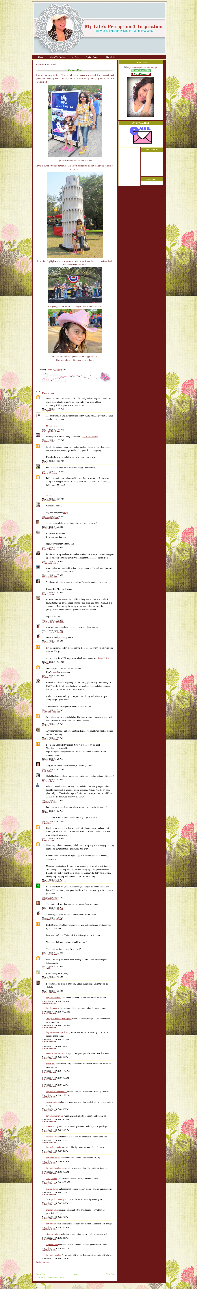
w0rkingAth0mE (49, 431)
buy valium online (53, 997)
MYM (48, 495)
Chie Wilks (47, 548)
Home (41, 57)
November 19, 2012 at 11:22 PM (56, 1095)
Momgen (46, 410)
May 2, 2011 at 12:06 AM (53, 471)
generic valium (52, 1101)
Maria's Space (48, 739)
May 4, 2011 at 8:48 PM (52, 918)
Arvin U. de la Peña (50, 621)
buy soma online (53, 1157)
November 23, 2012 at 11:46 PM (56, 1258)
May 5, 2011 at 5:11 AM (52, 966)
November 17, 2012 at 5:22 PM (55, 1056)
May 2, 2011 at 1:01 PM (52, 710)
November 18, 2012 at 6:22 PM (55, 1084)
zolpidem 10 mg (53, 1244)
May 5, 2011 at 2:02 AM (52, 952)
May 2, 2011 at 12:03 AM (53, 460)
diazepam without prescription (59, 1018)
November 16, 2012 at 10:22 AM (56, 1011)
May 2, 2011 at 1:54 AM (52, 547)
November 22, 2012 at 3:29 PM (55, 1192)
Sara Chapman (48, 898)
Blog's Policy (111, 57)
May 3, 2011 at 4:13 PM (52, 810)
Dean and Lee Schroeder (53, 881)
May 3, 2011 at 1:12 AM (52, 779)
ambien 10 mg (52, 1126)
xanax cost (50, 1063)
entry (65, 512)
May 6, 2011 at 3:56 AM (52, 977)
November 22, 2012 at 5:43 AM (55, 1171)
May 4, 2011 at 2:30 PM (52, 879)
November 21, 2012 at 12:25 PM (56, 1129)
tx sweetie (46, 642)
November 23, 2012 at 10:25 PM (56, 1248)
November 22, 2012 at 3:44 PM (55, 1203)
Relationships (48, 954)
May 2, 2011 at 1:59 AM (52, 561)
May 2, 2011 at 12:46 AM (53, 516)
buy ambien (51, 1223)
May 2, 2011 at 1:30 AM (52, 526)
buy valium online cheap (56, 1167)
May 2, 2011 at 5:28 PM (52, 758)
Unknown (46, 393)
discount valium (53, 1234)
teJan (44, 770)
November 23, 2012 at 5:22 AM (55, 1227)
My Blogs (76, 57)
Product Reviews (93, 57)
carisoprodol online (54, 1199)
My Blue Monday (90, 436)
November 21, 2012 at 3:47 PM (55, 1140)
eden (44, 978)
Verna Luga (47, 562)
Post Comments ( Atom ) (56, 1277)
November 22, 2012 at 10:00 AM (56, 1182)
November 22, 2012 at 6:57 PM (55, 1216)
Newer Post (40, 1274)
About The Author (57, 57)
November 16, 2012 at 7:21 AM (55, 1001)
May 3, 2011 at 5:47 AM (52, 800)
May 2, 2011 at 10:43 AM (53, 675)
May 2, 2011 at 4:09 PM (52, 738)
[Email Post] (64, 369)
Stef (44, 663)
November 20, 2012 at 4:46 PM (55, 1109)
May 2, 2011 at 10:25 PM (53, 769)
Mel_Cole (46, 760)
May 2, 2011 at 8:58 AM (52, 620)
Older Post (110, 1274)
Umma (45, 677)
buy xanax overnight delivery (58, 1032)
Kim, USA (47, 472)
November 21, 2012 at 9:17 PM (55, 1150)
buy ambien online (54, 1147)
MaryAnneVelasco (50, 919)
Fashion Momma (49, 500)
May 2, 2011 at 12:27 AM (53, 498)
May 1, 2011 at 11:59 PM (53, 440)
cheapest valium (53, 1136)
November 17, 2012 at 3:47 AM (55, 1039)
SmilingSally (47, 576)
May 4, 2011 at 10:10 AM (53, 838)
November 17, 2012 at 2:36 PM (55, 1046)
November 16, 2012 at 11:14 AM (56, 1025)
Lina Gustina (48, 528)
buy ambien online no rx (56, 1091)
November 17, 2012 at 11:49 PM (56, 1070)
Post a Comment (43, 1261)
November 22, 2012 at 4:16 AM (55, 1161)
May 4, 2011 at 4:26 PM (52, 897)
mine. (54, 672)
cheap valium (51, 1178)
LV (43, 725)
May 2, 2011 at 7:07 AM (52, 575)
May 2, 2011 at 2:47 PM (52, 724)
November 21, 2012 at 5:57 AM (55, 1119)
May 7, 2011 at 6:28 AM (52, 990)
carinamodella (48, 517)
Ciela (44, 822)
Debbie (45, 812)
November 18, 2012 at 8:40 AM (55, 1077)
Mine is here (51, 425)
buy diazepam (52, 1008)
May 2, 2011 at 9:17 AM (52, 630)
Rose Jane (46, 594)
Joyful (45, 462)
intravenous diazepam (55, 1053)
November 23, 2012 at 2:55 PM (55, 1237)
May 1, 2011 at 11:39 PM (53, 408)
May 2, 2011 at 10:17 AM (53, 661)
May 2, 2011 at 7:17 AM (52, 592)
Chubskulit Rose (49, 711)
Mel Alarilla (47, 781)
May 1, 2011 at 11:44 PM (53, 429)
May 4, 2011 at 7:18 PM (52, 907)
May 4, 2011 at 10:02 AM (53, 821)
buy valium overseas (54, 1115)
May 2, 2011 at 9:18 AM (52, 641)
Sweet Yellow (103, 658)
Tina (44, 968)
